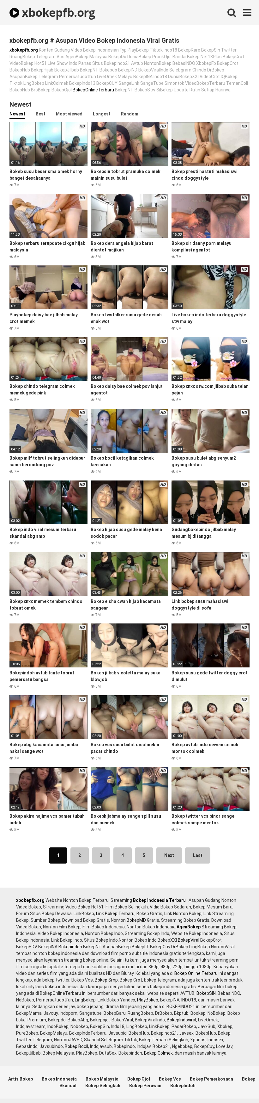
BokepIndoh (183, 1085)
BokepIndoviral (181, 1019)
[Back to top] (237, 1083)
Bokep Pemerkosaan (211, 1078)
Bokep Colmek (158, 1053)
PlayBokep (147, 999)
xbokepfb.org (57, 12)
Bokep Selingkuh (102, 1085)
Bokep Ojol (138, 1078)
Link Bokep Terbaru (115, 913)
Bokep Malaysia (102, 1078)
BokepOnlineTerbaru (93, 89)
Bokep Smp (106, 979)
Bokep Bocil (76, 1046)
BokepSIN (206, 993)
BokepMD (136, 920)
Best (40, 113)
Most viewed (69, 113)
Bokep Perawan (145, 1085)
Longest (102, 113)
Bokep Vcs (170, 1078)
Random (129, 113)
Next (169, 855)
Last (197, 855)
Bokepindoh (70, 946)
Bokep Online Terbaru (196, 973)
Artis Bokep (20, 1078)
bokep (51, 986)
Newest (17, 113)
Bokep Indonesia (59, 1078)
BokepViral (188, 940)
